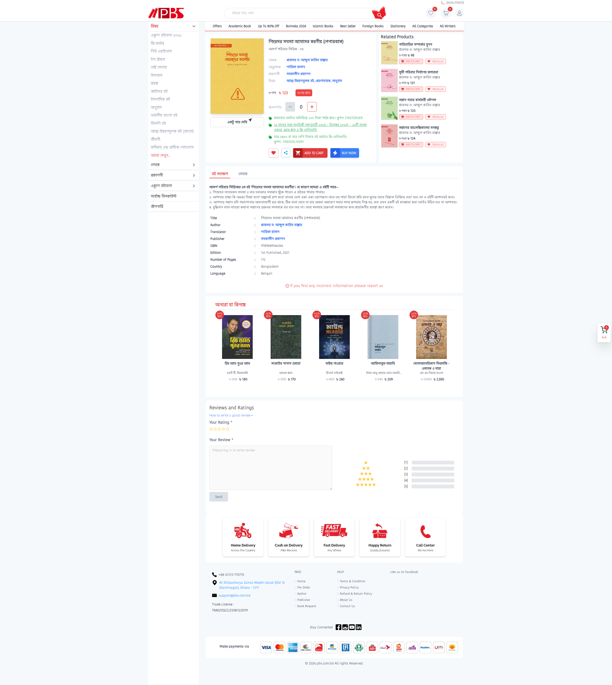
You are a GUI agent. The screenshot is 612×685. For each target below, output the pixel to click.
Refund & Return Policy (354, 593)
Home (300, 581)
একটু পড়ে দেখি (237, 122)
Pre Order (302, 587)
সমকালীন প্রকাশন (299, 73)
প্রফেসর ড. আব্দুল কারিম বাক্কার (307, 60)
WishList (438, 61)
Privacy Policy (348, 587)
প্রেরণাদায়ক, (324, 80)
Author (300, 593)
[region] (173, 117)
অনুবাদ (337, 80)
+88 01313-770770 (231, 574)
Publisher (302, 600)
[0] (431, 14)
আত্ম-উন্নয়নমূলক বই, (301, 80)
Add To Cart (237, 388)
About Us (344, 600)
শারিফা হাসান (296, 67)
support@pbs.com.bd (234, 595)
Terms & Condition (351, 581)
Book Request (305, 606)
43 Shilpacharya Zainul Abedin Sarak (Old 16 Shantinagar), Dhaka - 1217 (252, 585)
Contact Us (346, 606)
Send (218, 496)
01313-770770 (455, 2)
